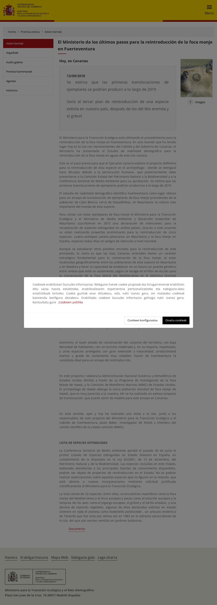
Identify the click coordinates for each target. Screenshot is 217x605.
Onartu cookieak (176, 320)
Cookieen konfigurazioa (142, 320)
